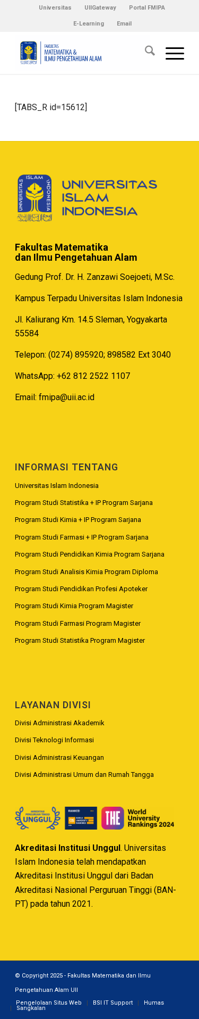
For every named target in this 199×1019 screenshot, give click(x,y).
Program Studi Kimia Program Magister (74, 606)
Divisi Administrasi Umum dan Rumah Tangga (84, 774)
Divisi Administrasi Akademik (60, 723)
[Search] (144, 52)
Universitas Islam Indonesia (57, 486)
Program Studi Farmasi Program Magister (78, 623)
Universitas (55, 7)
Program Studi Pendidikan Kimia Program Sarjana (90, 554)
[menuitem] (55, 8)
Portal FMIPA (147, 7)
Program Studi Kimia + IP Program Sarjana (78, 520)
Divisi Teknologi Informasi (54, 740)
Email (124, 23)
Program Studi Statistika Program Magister (80, 640)
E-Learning (88, 23)
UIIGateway (100, 7)
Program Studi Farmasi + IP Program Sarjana (82, 537)
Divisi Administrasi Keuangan (59, 757)
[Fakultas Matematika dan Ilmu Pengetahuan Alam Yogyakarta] (82, 52)
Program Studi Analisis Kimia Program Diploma (86, 572)
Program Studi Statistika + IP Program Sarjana (84, 503)
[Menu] (169, 52)
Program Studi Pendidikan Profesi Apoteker (81, 589)
